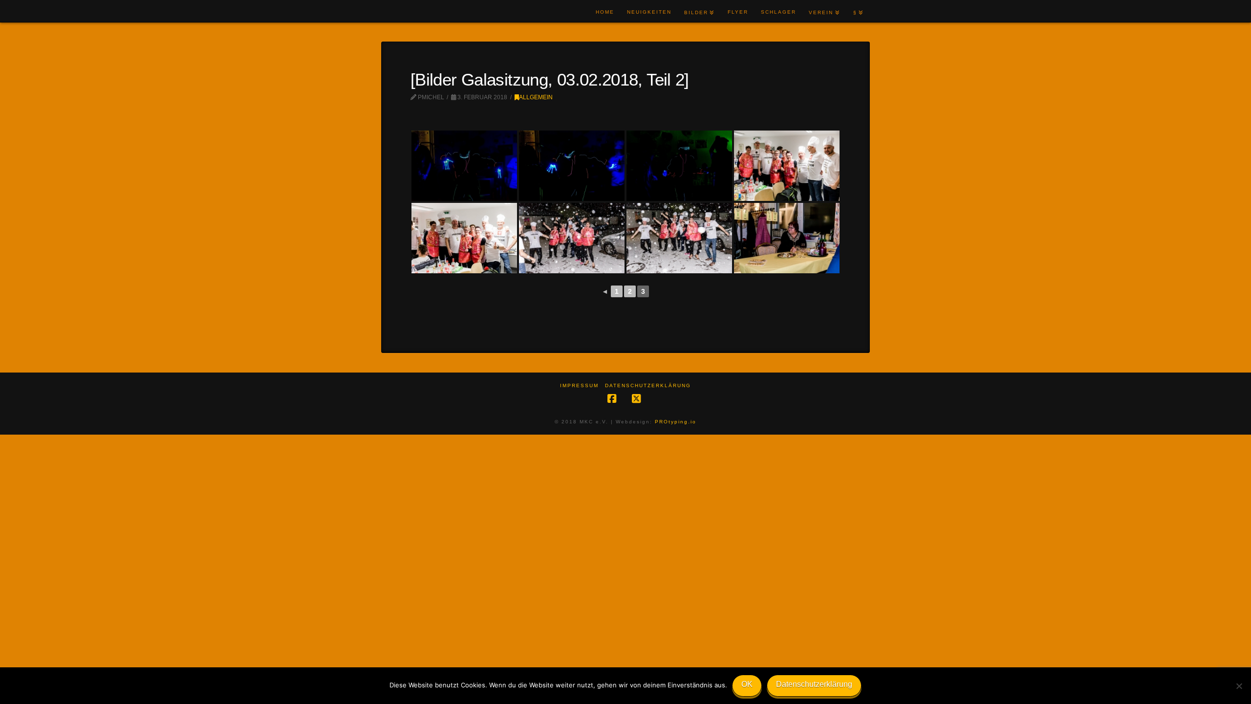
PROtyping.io (675, 421)
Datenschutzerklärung (648, 385)
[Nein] (1239, 686)
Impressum (579, 385)
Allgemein (536, 97)
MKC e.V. (412, 11)
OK (747, 684)
